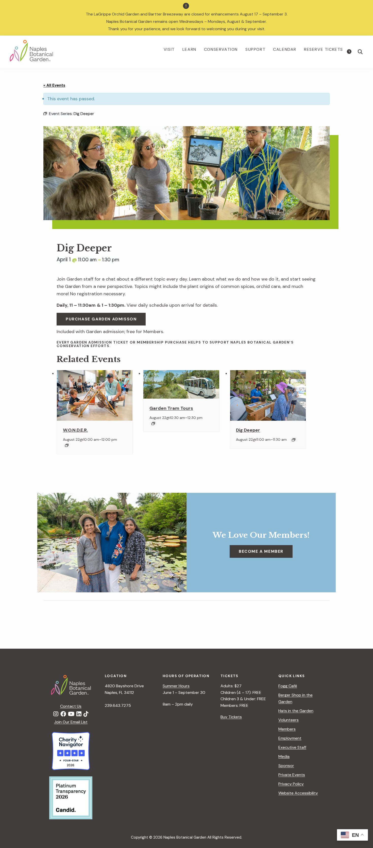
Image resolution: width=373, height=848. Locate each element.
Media (284, 756)
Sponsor (286, 765)
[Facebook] (63, 714)
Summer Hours (176, 686)
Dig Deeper (248, 430)
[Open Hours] (350, 52)
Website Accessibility (298, 793)
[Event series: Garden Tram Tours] (153, 423)
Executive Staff (292, 747)
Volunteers (288, 720)
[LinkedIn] (78, 714)
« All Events (54, 85)
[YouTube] (71, 714)
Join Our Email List (71, 722)
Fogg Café (287, 686)
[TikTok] (86, 714)
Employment (289, 738)
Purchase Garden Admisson (101, 319)
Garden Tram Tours (171, 408)
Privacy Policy (291, 784)
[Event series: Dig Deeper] (293, 439)
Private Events (291, 774)
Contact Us (70, 706)
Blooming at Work (61, 613)
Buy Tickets (231, 717)
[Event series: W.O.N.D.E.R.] (67, 445)
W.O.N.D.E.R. (75, 430)
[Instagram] (55, 714)
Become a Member (261, 551)
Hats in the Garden (295, 710)
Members (287, 729)
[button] (360, 51)
